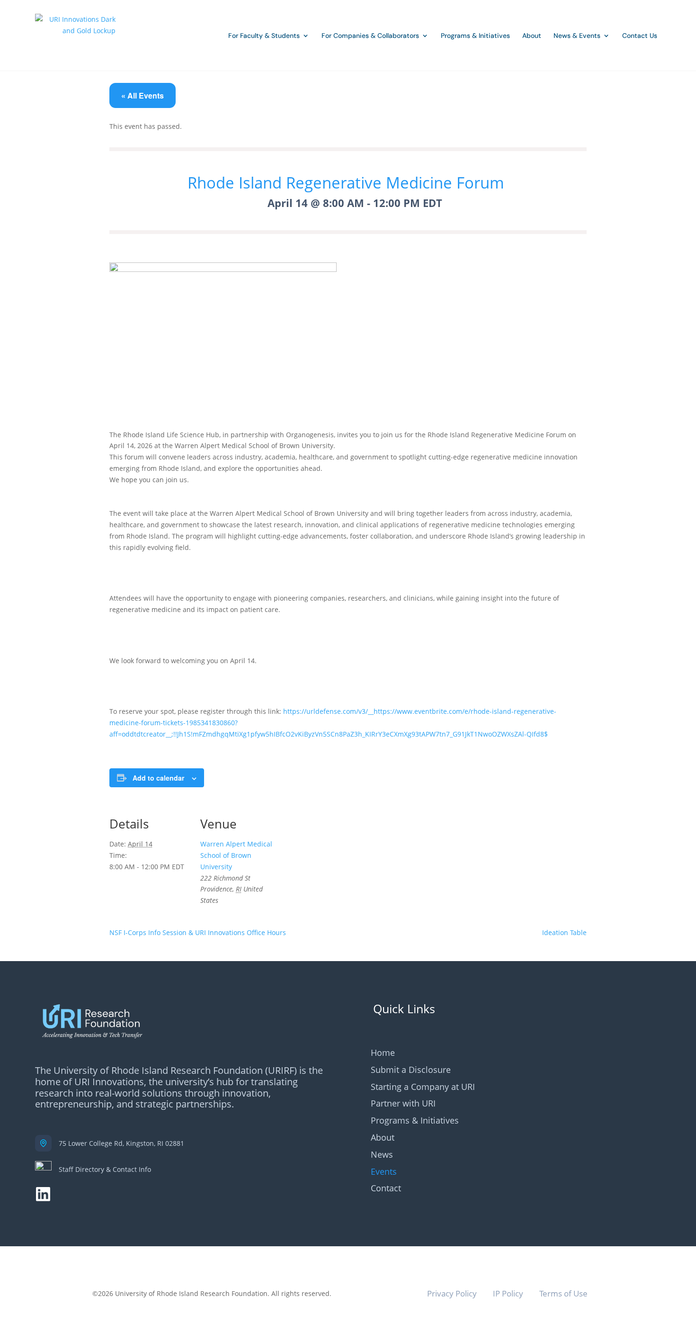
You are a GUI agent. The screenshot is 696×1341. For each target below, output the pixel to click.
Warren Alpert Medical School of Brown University (236, 855)
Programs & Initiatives (475, 35)
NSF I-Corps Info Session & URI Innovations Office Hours (197, 932)
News (382, 1155)
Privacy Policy (452, 1293)
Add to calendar (158, 778)
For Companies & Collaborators (370, 35)
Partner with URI (403, 1104)
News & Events (576, 35)
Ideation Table (564, 932)
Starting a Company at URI (423, 1087)
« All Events (142, 95)
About (531, 35)
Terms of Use (563, 1293)
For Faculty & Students (264, 35)
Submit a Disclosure (411, 1070)
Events (384, 1172)
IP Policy (508, 1293)
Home (383, 1053)
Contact (386, 1189)
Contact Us (639, 35)
